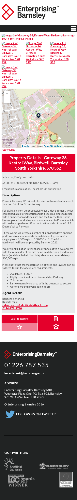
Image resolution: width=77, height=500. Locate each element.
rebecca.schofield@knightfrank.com (25, 305)
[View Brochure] (56, 319)
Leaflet (26, 146)
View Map (8, 149)
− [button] (7, 100)
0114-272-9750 (12, 308)
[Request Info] (56, 327)
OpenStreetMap (53, 146)
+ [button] (7, 93)
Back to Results (19, 318)
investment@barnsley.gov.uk (24, 373)
